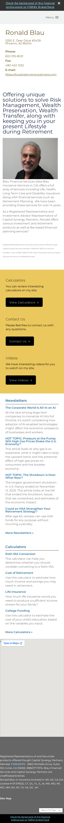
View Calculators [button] (22, 302)
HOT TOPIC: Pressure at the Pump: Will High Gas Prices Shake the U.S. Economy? (31, 441)
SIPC (23, 764)
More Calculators (19, 632)
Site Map (5, 798)
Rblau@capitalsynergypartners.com (31, 74)
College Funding (17, 610)
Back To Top (49, 810)
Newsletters (16, 400)
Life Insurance (15, 591)
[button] (52, 17)
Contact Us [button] (18, 341)
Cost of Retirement (19, 573)
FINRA (15, 764)
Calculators (15, 547)
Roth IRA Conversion (20, 554)
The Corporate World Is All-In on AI (30, 407)
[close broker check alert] (59, 3)
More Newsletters (19, 533)
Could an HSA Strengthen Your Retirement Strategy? (27, 510)
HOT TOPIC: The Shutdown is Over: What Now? (30, 476)
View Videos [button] (19, 380)
